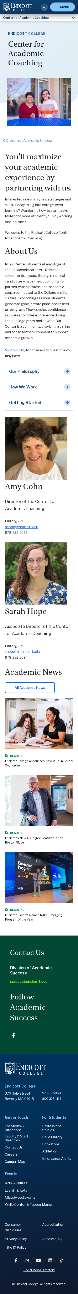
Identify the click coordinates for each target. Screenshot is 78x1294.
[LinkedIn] (50, 1260)
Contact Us (13, 1147)
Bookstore (50, 1144)
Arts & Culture (16, 1183)
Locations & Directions (14, 1128)
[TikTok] (61, 1260)
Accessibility (52, 1239)
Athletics (49, 1151)
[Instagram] (27, 1260)
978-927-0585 (52, 1093)
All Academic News (30, 688)
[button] (39, 371)
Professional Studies (52, 1128)
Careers (11, 1154)
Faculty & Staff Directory (16, 1138)
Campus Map (15, 1162)
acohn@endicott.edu (21, 527)
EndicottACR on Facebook (13, 1035)
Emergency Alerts (56, 1159)
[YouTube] (39, 1260)
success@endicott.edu (28, 982)
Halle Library (52, 1137)
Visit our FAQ (15, 350)
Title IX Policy (15, 1247)
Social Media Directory (39, 1270)
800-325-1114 (51, 1098)
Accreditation (53, 1225)
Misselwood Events (20, 1197)
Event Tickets (16, 1190)
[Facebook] (16, 1260)
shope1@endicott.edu (22, 652)
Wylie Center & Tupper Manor (29, 1205)
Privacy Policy (16, 1239)
